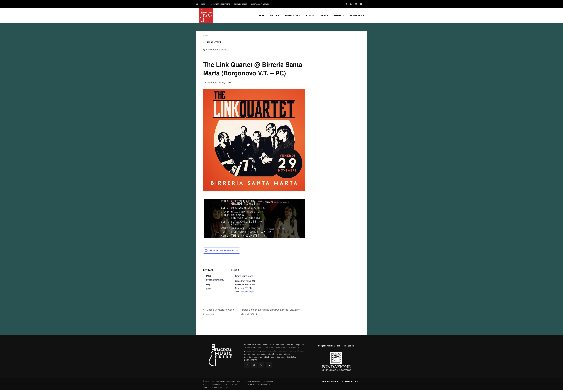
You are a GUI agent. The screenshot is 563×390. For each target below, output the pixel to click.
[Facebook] (346, 4)
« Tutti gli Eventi (212, 42)
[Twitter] (356, 4)
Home (205, 35)
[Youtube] (361, 4)
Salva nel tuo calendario (222, 250)
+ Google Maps (246, 291)
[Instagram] (351, 4)
